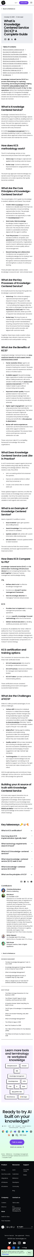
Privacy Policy (5, 1254)
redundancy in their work (14, 309)
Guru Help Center (26, 1170)
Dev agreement (19, 1235)
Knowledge (19, 205)
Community (15, 1186)
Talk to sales (23, 2)
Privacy (27, 1235)
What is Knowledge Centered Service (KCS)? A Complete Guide (15, 1156)
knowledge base (13, 218)
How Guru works (5, 1174)
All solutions (4, 1186)
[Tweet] (12, 39)
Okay (29, 1253)
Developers (15, 1182)
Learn (14, 1170)
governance (10, 240)
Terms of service (9, 1235)
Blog (13, 1190)
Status (25, 1175)
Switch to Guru (5, 1216)
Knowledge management (21, 1154)
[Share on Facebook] (15, 39)
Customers (15, 1174)
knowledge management (16, 131)
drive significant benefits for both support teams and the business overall (16, 357)
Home (3, 1154)
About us (3, 1207)
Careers (3, 1203)
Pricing (3, 1170)
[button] (31, 3)
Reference (9, 1154)
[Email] (5, 39)
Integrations (4, 1178)
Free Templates (5, 1221)
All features (4, 1182)
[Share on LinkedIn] (8, 39)
